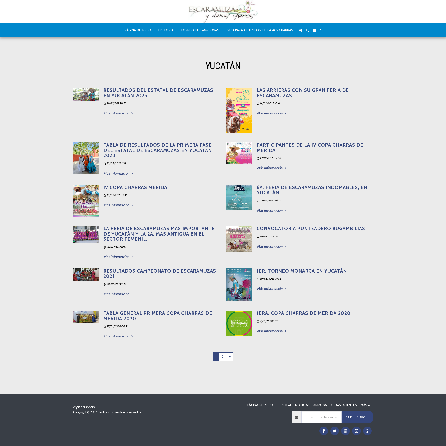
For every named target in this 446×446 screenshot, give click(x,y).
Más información (117, 113)
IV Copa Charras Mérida (135, 187)
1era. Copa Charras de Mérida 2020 (304, 313)
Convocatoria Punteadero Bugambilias (311, 228)
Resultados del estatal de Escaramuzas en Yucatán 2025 (158, 92)
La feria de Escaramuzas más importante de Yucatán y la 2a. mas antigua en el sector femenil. (159, 234)
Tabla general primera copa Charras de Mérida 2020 (157, 315)
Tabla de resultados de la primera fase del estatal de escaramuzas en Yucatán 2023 (157, 150)
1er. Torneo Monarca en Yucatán (302, 271)
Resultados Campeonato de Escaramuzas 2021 (159, 273)
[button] (300, 30)
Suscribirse (357, 417)
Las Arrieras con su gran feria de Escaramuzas (303, 92)
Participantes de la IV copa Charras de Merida (310, 147)
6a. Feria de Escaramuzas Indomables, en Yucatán (312, 190)
